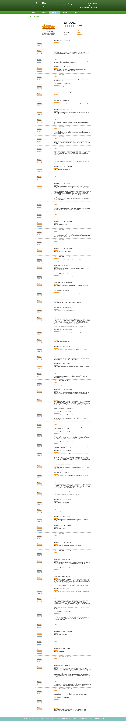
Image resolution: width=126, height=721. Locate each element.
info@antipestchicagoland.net (88, 7)
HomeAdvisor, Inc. (100, 718)
